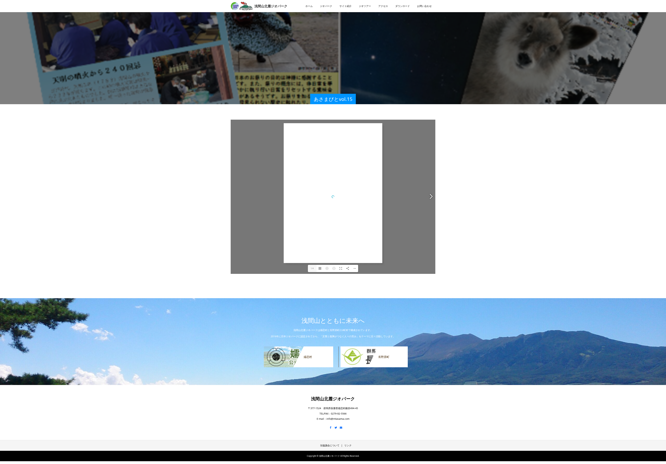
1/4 (312, 268)
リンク (348, 445)
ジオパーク (326, 6)
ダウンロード (402, 6)
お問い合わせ (424, 6)
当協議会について (329, 445)
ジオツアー (365, 6)
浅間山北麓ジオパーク (333, 398)
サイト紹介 (345, 6)
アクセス (383, 6)
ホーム (309, 6)
